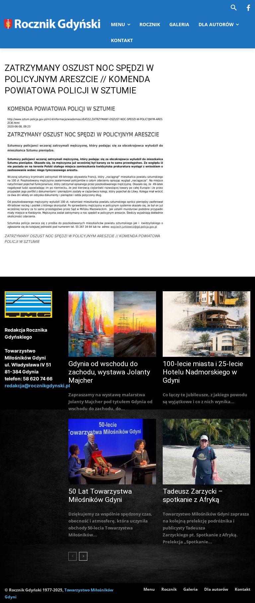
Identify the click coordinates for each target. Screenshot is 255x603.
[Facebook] (248, 8)
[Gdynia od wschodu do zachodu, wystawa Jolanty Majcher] (112, 324)
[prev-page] (72, 556)
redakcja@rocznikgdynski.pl (37, 385)
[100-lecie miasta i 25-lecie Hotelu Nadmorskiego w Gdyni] (206, 324)
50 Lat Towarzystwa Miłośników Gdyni (100, 495)
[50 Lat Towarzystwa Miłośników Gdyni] (112, 451)
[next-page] (83, 556)
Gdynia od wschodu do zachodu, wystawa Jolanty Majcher (109, 372)
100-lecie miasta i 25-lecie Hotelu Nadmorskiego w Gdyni (203, 372)
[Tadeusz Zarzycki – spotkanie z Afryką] (206, 451)
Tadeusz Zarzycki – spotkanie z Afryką (193, 495)
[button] (234, 8)
